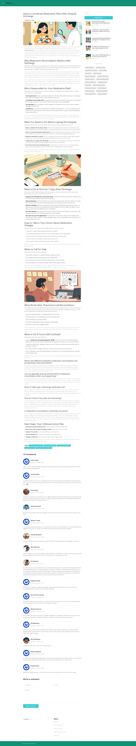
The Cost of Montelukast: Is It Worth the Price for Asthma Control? (101, 55)
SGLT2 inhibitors (102, 88)
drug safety (88, 85)
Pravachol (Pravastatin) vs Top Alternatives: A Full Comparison (100, 47)
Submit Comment (31, 706)
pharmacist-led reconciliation (44, 448)
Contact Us (57, 735)
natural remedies (102, 94)
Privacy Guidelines (58, 728)
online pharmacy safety (99, 85)
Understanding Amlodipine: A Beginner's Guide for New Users (101, 39)
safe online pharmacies (102, 79)
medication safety (100, 67)
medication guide (89, 91)
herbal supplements (90, 94)
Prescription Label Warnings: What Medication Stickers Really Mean (101, 22)
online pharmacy (89, 67)
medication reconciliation (36, 445)
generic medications (90, 82)
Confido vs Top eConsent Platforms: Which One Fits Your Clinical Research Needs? (101, 30)
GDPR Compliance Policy (60, 732)
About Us (56, 722)
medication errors (29, 448)
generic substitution (90, 76)
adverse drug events (103, 76)
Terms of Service (58, 725)
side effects (88, 73)
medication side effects (91, 70)
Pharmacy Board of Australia (49, 351)
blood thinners (97, 73)
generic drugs (102, 70)
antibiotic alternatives (101, 91)
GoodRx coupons (89, 79)
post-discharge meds (49, 445)
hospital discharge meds (63, 445)
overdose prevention (90, 88)
